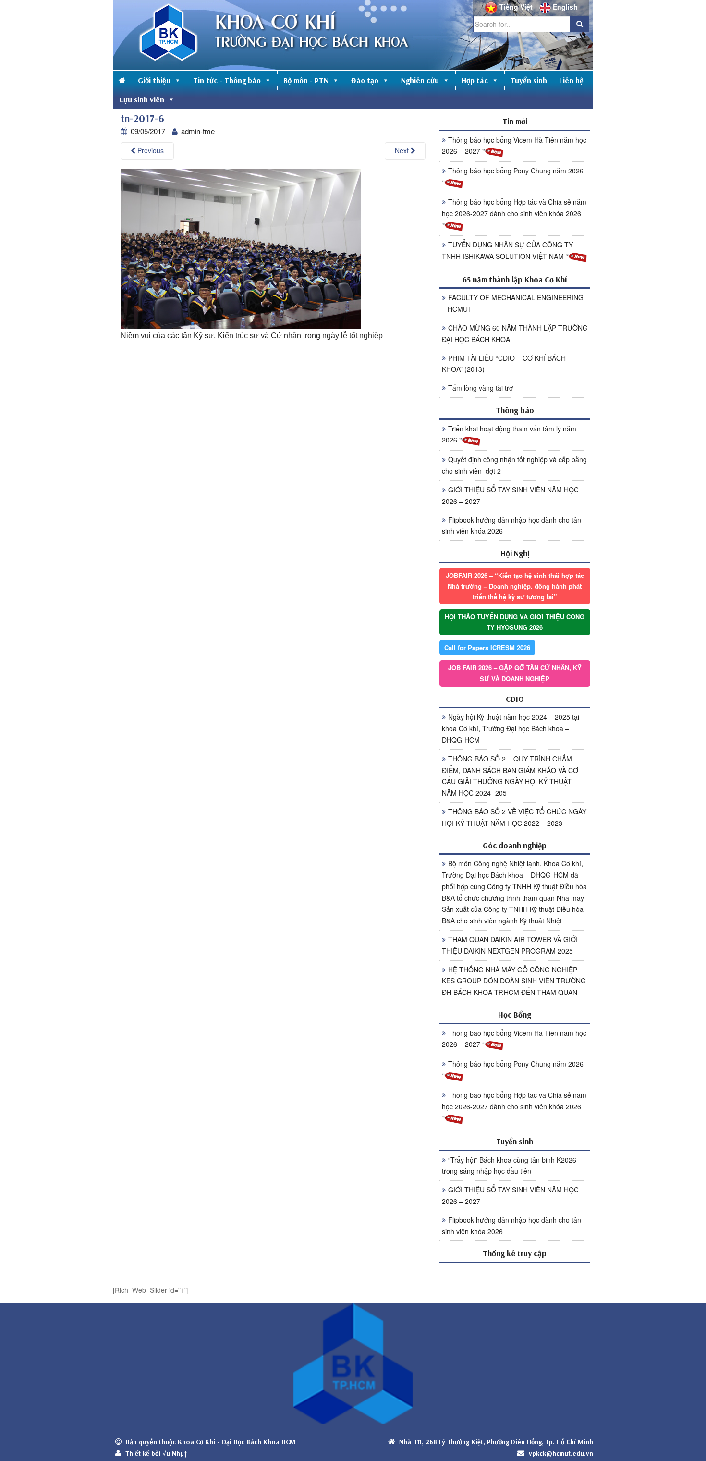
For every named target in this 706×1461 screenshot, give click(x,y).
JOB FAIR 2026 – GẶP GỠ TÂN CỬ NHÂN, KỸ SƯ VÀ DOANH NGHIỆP (515, 673)
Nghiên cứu (420, 80)
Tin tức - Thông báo (227, 80)
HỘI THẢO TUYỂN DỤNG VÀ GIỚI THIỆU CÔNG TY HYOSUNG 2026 (514, 622)
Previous (149, 150)
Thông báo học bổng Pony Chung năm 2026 (516, 170)
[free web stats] (514, 1269)
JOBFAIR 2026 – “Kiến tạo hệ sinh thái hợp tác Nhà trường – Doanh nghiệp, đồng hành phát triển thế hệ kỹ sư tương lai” (515, 586)
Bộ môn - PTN (306, 80)
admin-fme (198, 131)
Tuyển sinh (529, 80)
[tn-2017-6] (241, 248)
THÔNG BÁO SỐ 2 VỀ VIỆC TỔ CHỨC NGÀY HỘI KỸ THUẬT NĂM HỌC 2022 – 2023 (514, 817)
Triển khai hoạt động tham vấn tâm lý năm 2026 (509, 434)
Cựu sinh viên (141, 99)
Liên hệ (571, 80)
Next (403, 150)
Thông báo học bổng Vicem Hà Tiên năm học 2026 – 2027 (514, 145)
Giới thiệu (154, 80)
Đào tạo (364, 80)
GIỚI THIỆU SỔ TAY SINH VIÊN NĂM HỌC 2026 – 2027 (510, 495)
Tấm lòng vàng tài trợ (480, 388)
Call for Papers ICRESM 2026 (487, 647)
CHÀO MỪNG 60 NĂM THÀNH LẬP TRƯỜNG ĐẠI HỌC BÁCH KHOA (515, 333)
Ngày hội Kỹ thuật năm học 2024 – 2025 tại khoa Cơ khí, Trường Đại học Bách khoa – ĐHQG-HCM (510, 728)
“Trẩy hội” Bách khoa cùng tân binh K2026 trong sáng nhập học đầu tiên (509, 1165)
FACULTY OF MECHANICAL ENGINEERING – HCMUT (513, 303)
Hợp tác (475, 80)
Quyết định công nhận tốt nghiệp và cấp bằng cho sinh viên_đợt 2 (514, 465)
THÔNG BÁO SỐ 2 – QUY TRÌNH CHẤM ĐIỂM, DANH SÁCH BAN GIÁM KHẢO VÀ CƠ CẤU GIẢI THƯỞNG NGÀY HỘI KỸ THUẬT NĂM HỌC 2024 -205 (510, 776)
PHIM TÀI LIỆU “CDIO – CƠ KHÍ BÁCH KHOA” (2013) (504, 363)
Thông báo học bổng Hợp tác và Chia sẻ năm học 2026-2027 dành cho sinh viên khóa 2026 (514, 207)
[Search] (579, 24)
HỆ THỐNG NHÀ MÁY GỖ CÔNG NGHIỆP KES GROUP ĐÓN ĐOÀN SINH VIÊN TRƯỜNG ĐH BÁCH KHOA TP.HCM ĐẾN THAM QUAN (514, 981)
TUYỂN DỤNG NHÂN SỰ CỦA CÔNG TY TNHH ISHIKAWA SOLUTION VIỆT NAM (507, 250)
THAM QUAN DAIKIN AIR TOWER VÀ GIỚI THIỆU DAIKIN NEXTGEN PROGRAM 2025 (510, 945)
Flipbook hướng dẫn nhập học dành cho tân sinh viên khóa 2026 (511, 525)
